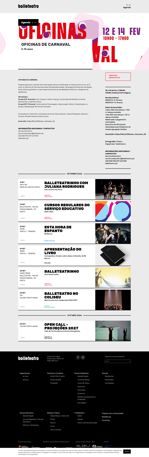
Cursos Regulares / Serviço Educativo (33, 420)
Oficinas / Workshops (31, 425)
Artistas (105, 373)
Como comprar (55, 430)
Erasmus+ (81, 393)
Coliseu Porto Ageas (53, 356)
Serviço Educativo (27, 413)
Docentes (81, 387)
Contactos (106, 420)
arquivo (26, 380)
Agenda (127, 7)
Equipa (80, 419)
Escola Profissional (81, 373)
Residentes (109, 376)
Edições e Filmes (53, 413)
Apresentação (83, 376)
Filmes (52, 419)
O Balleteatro (79, 413)
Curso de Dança (84, 380)
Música (52, 423)
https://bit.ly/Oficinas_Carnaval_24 (41, 121)
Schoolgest (82, 403)
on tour (25, 376)
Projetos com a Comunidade (112, 413)
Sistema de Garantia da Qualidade (86, 398)
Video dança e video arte (59, 416)
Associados (109, 380)
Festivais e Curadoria (55, 373)
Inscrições (81, 390)
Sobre (80, 416)
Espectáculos (25, 373)
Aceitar (127, 451)
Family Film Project (57, 376)
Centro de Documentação (87, 423)
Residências (106, 417)
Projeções (54, 383)
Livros (52, 426)
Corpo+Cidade (55, 380)
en (130, 5)
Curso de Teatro (84, 383)
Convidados (109, 383)
